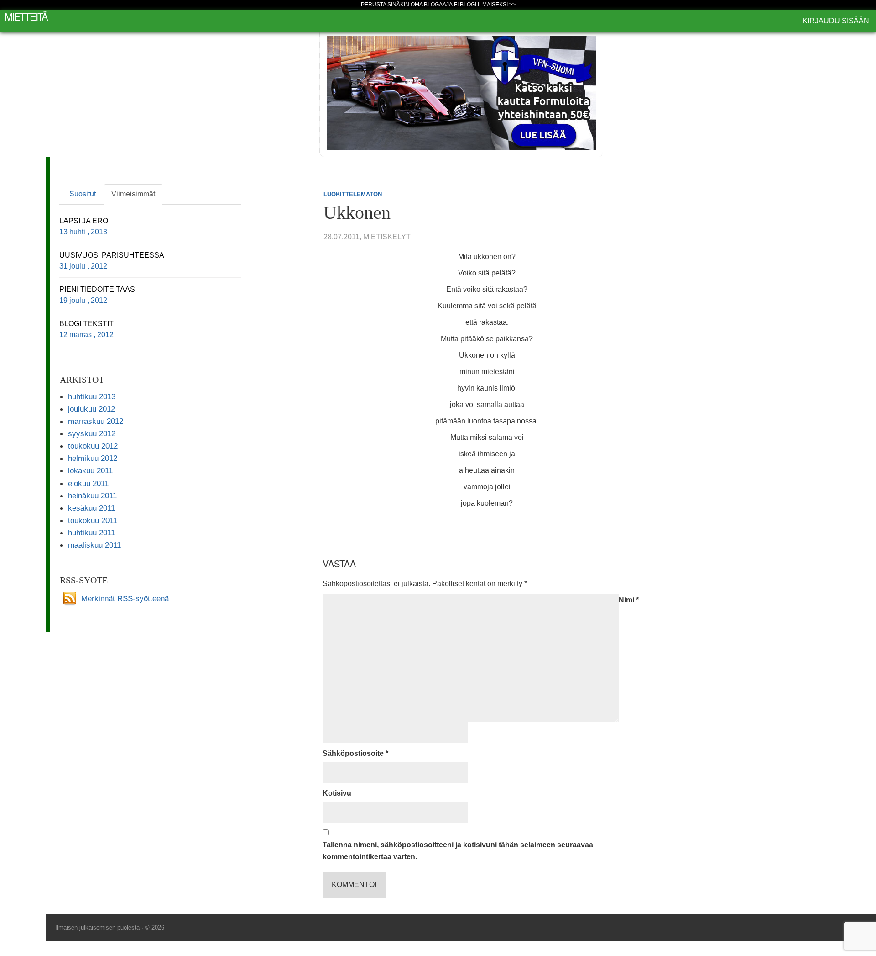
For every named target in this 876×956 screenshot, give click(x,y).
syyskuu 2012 (91, 433)
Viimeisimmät (133, 194)
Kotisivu (337, 793)
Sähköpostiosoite (355, 753)
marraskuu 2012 (95, 421)
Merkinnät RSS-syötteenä (125, 597)
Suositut (82, 194)
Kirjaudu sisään (836, 21)
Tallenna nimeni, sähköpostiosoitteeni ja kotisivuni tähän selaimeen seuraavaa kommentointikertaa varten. (458, 851)
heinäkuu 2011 (92, 495)
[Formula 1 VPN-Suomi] (461, 92)
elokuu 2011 (88, 483)
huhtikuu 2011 (91, 532)
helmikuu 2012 (92, 458)
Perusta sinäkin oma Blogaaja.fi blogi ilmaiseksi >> (438, 4)
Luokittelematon (352, 194)
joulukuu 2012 (91, 408)
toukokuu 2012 (93, 445)
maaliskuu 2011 (94, 544)
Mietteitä (26, 16)
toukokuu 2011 (92, 520)
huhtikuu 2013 (91, 396)
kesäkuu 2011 (91, 507)
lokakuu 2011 (90, 470)
